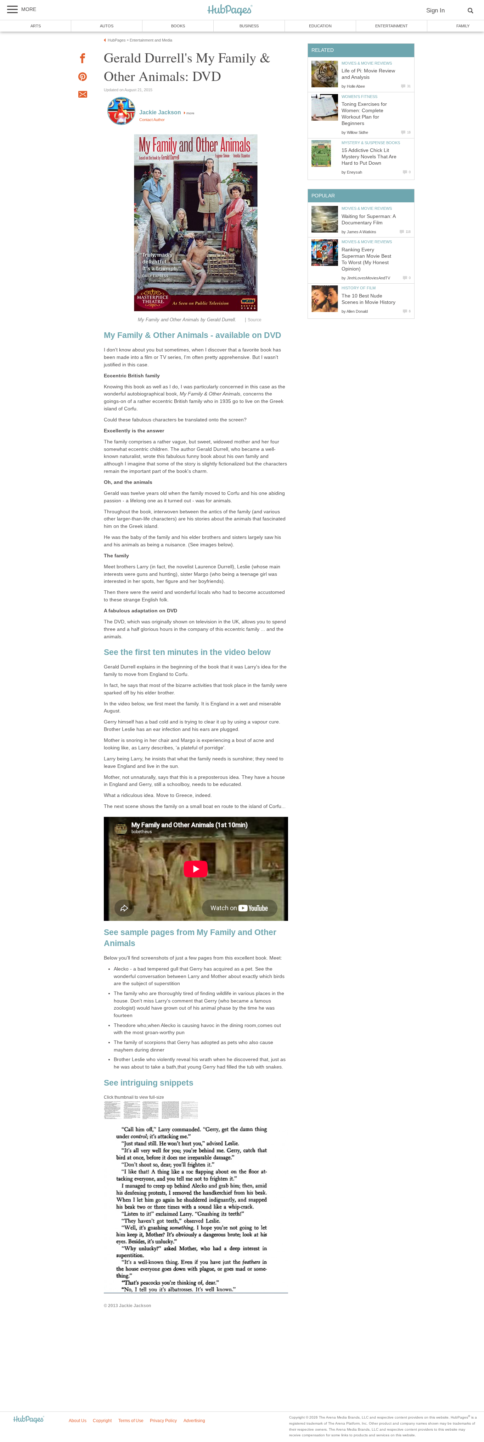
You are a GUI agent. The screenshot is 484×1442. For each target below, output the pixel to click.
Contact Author (152, 120)
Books (178, 26)
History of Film (359, 288)
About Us (77, 1420)
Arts (35, 26)
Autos (106, 26)
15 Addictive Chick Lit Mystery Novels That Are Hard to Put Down (369, 157)
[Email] (82, 95)
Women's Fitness (359, 96)
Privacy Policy (163, 1420)
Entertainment (391, 26)
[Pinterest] (82, 78)
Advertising (194, 1420)
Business (249, 26)
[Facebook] (82, 59)
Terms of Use (130, 1420)
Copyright (102, 1420)
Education (320, 26)
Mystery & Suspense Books (371, 143)
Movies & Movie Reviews (367, 63)
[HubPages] (230, 10)
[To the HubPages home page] (28, 1419)
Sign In (435, 10)
